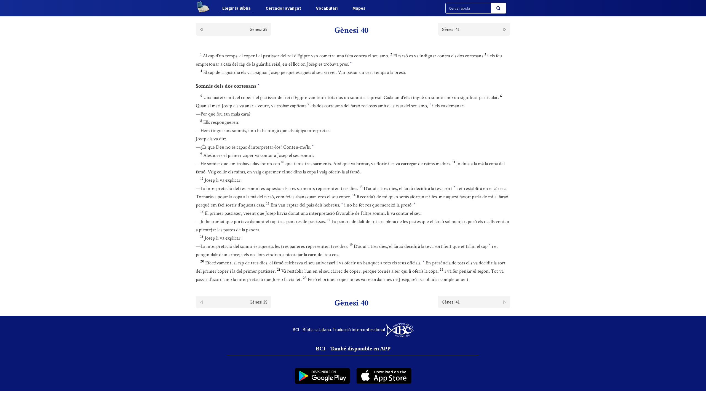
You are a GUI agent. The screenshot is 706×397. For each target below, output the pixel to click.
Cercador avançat (283, 8)
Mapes (358, 8)
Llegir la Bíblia (236, 8)
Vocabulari (327, 8)
